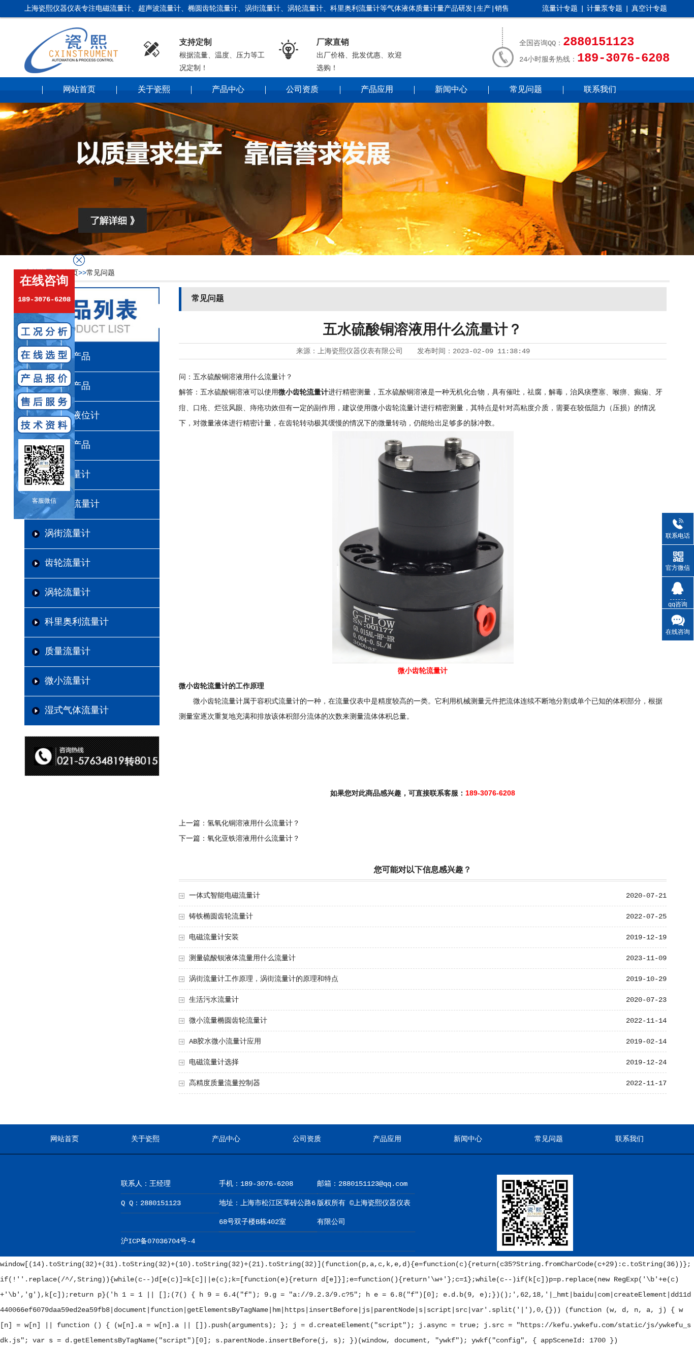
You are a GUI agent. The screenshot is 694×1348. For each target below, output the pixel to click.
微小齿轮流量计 (303, 392)
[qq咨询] (677, 587)
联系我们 (600, 90)
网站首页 (79, 90)
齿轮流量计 (67, 563)
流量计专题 (560, 9)
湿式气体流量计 (77, 711)
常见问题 (526, 90)
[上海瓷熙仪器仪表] (76, 71)
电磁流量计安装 (214, 937)
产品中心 (228, 90)
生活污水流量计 (214, 1000)
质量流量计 (67, 652)
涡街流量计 (67, 534)
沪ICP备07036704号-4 (158, 1241)
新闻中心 (451, 90)
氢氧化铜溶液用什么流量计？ (253, 823)
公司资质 (302, 90)
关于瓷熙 (154, 90)
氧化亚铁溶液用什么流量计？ (253, 839)
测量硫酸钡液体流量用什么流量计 (242, 958)
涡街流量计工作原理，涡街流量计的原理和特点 (263, 979)
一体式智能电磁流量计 (224, 896)
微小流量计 (67, 681)
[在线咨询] (677, 620)
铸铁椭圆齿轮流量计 (221, 916)
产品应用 (377, 90)
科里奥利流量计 (77, 622)
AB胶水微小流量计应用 (225, 1041)
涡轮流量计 (67, 593)
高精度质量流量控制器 (224, 1083)
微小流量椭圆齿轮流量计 (228, 1021)
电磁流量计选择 (214, 1062)
